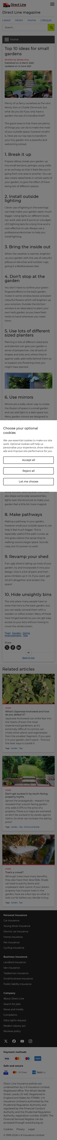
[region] (28, 456)
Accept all (28, 460)
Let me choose (28, 481)
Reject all (29, 471)
